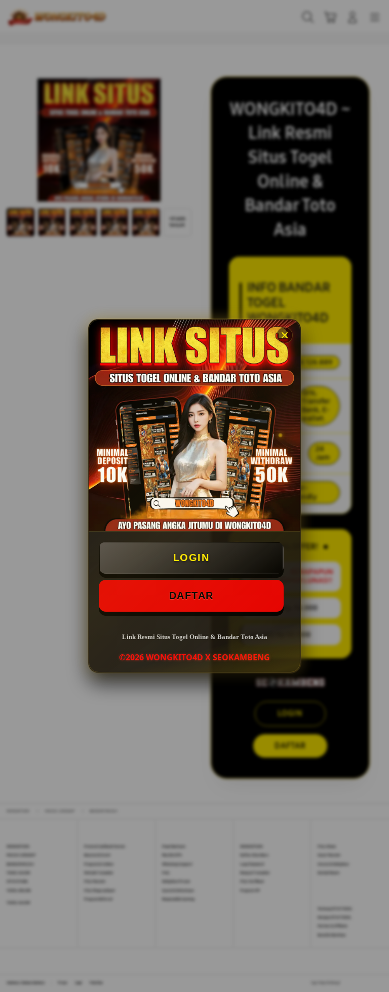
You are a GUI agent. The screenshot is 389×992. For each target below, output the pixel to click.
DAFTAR (191, 595)
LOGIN (191, 557)
